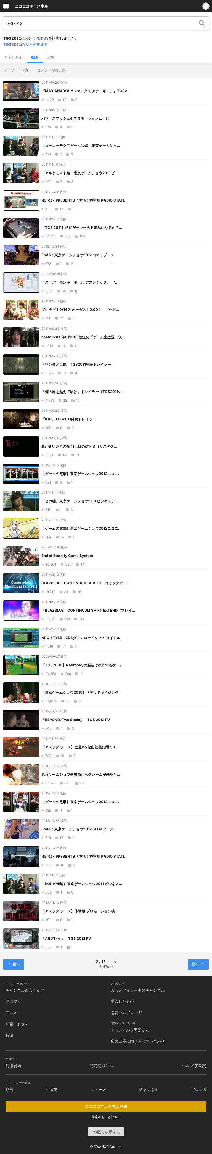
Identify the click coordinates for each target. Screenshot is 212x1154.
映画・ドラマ (17, 1023)
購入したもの (122, 1001)
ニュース (98, 1089)
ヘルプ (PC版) (194, 1065)
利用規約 (13, 1065)
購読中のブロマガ (126, 1012)
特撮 (9, 1035)
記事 (50, 57)
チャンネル (13, 57)
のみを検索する (25, 44)
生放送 (52, 1089)
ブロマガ (13, 1001)
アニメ (11, 1012)
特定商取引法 (101, 1065)
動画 (34, 57)
